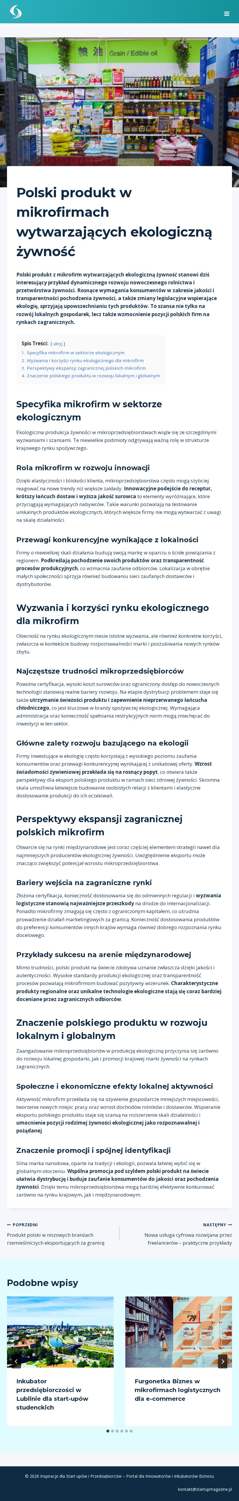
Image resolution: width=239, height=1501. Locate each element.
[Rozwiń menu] (226, 12)
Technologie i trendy (39, 178)
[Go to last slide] (16, 1361)
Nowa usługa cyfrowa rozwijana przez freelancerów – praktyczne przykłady (188, 1234)
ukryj (57, 343)
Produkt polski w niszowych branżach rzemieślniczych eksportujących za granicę (56, 1234)
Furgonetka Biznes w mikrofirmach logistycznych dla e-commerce (177, 1390)
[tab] (107, 1431)
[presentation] (60, 1332)
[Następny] (222, 1361)
